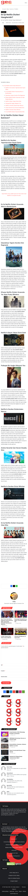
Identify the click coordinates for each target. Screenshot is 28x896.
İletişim (20, 891)
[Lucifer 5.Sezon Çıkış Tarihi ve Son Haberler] (7, 631)
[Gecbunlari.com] (6, 2)
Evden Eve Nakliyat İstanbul (14, 878)
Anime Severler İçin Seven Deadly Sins (14, 107)
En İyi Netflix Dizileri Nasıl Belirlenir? (12, 85)
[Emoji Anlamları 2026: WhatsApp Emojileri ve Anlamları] (4, 734)
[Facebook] (11, 586)
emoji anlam (14, 850)
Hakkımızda (12, 891)
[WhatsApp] (17, 586)
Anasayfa (4, 9)
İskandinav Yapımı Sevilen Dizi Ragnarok (15, 95)
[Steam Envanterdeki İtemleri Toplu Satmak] (4, 752)
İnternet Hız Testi (14, 853)
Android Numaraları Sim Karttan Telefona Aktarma (14, 841)
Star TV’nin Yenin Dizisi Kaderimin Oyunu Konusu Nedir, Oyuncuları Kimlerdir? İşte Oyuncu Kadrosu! (7, 621)
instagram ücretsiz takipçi (14, 875)
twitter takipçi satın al (14, 872)
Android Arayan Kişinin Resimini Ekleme (14, 844)
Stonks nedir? (14, 839)
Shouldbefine (10, 779)
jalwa (8, 791)
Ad (2, 665)
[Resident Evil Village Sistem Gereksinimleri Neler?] (4, 758)
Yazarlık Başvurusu (14, 893)
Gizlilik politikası (5, 891)
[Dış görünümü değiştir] (21, 3)
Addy (3, 22)
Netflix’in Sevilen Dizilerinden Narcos (14, 105)
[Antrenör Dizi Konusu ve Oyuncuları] (21, 631)
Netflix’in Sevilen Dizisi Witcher (12, 109)
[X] (14, 586)
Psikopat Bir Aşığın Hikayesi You (13, 103)
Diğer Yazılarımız (10, 9)
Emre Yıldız (9, 767)
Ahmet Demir (10, 773)
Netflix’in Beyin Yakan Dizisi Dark (13, 101)
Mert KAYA (9, 785)
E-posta (3, 670)
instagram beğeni (14, 881)
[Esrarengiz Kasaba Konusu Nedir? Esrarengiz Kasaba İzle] (21, 614)
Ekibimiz (24, 891)
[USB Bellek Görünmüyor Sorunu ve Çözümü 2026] (4, 740)
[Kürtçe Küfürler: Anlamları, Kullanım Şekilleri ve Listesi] (4, 746)
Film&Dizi (16, 9)
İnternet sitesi (4, 676)
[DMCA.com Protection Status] (11, 864)
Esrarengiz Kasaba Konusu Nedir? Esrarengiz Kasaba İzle (21, 620)
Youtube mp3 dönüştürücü (14, 855)
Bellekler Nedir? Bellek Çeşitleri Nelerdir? (14, 847)
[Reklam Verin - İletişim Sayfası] (9, 703)
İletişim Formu (12, 813)
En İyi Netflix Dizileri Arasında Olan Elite (14, 111)
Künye (16, 891)
